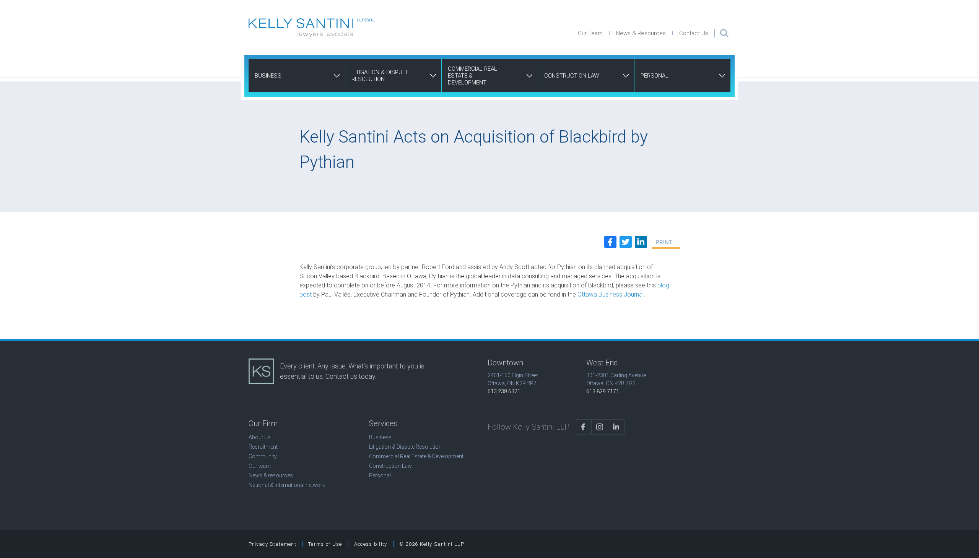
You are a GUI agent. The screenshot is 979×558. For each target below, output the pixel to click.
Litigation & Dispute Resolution (380, 76)
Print (663, 242)
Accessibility (370, 544)
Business (268, 75)
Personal (654, 75)
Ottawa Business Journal (610, 294)
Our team (260, 466)
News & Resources (641, 33)
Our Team (590, 33)
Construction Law (571, 75)
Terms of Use (325, 544)
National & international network (287, 485)
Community (263, 456)
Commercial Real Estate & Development (472, 75)
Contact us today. (350, 376)
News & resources (271, 475)
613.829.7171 (602, 391)
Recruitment (263, 447)
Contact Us (693, 33)
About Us (260, 437)
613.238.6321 (504, 391)
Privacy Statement (272, 544)
